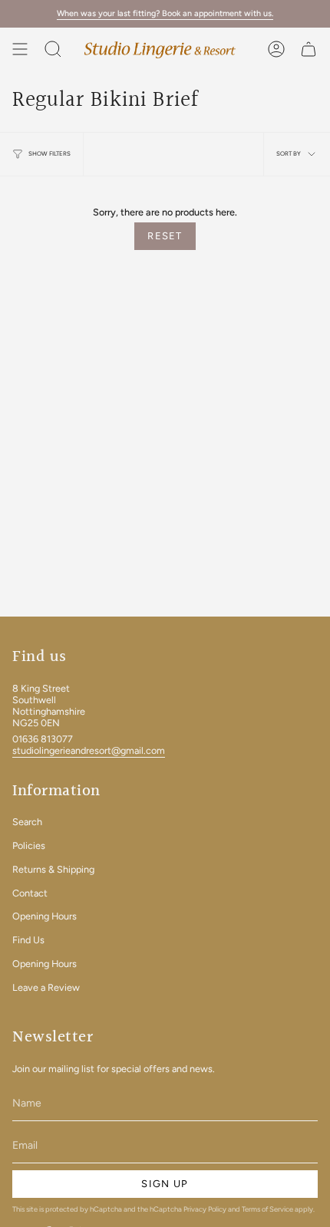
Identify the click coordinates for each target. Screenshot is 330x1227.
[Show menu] (20, 49)
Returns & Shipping (53, 869)
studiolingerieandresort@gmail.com (88, 750)
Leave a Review (46, 987)
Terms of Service (267, 1209)
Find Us (28, 940)
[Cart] (308, 49)
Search (27, 821)
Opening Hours (44, 916)
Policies (28, 845)
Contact (30, 893)
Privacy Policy (204, 1209)
